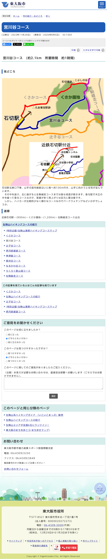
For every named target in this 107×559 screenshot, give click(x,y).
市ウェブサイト (90, 541)
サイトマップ (15, 541)
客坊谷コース (13, 261)
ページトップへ (100, 490)
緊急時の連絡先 (40, 546)
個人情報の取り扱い (68, 541)
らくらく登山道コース (18, 271)
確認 (53, 396)
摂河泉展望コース (16, 251)
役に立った (13, 335)
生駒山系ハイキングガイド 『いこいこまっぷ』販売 (34, 415)
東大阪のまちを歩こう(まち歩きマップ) (28, 430)
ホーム (16, 16)
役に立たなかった (16, 342)
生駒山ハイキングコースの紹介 (20, 224)
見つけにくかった (16, 361)
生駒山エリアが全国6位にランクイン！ (27, 425)
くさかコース (13, 236)
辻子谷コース (13, 246)
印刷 (73, 50)
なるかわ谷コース (16, 266)
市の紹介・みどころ (32, 16)
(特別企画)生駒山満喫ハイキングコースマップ (31, 231)
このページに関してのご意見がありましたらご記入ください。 (38, 367)
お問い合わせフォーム (16, 469)
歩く (48, 16)
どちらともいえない (18, 339)
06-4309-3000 (53, 525)
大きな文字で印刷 (91, 50)
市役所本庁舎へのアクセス (40, 541)
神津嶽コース (13, 256)
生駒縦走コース (14, 276)
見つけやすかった (16, 353)
